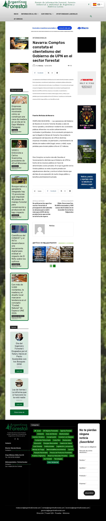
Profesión (83, 476)
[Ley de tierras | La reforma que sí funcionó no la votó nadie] (19, 383)
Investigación (15, 264)
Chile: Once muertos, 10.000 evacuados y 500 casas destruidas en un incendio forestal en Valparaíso (64, 207)
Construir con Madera (18, 316)
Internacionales (39, 38)
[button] (91, 16)
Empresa (82, 483)
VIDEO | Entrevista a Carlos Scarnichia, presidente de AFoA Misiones (19, 156)
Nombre (82, 460)
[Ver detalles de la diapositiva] (53, 28)
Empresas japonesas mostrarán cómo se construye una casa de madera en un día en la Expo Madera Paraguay (19, 116)
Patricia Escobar (16, 131)
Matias (41, 65)
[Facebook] (89, 4)
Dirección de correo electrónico (85, 451)
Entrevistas (15, 166)
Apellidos (82, 468)
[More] (57, 73)
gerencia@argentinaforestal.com (20, 450)
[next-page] (54, 266)
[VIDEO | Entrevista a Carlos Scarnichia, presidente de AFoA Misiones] (19, 144)
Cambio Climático (39, 235)
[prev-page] (51, 266)
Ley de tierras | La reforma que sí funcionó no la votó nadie (19, 393)
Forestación (15, 215)
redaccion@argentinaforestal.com (21, 464)
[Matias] (34, 65)
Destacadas (66, 235)
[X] (18, 439)
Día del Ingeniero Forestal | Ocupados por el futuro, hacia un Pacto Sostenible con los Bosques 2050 (19, 353)
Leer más (19, 371)
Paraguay (14, 130)
